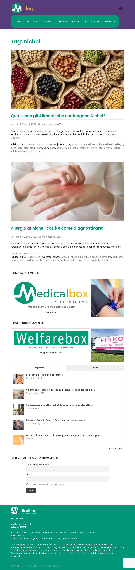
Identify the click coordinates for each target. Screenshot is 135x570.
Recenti (96, 367)
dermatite (105, 257)
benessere (17, 148)
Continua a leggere (23, 253)
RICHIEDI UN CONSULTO (98, 21)
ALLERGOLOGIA (32, 144)
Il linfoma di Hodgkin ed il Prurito (44, 375)
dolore (60, 148)
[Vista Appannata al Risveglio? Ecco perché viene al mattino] (18, 409)
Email (28, 474)
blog (26, 148)
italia (42, 260)
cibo (45, 148)
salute (117, 148)
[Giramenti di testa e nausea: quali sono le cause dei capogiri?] (18, 394)
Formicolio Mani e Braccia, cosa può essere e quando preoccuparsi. (64, 435)
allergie (75, 257)
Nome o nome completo (37, 464)
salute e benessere (21, 151)
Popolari (39, 367)
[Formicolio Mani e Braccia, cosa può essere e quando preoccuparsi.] (18, 440)
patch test (84, 260)
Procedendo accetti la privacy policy (46, 485)
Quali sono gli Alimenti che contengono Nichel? (58, 115)
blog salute (36, 148)
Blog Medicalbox (26, 566)
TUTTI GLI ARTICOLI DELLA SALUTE (33, 21)
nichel (109, 148)
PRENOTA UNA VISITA (70, 21)
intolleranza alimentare (92, 148)
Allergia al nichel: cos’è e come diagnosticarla (57, 228)
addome (82, 144)
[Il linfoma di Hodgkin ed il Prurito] (18, 379)
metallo (64, 260)
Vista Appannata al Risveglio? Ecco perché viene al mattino (59, 405)
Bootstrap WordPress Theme (48, 566)
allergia (119, 144)
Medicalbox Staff (51, 236)
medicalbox (52, 260)
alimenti (109, 144)
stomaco (38, 151)
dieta (52, 148)
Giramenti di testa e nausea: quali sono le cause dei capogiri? (60, 390)
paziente (96, 260)
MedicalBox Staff (51, 124)
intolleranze (32, 260)
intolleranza (71, 148)
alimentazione (96, 144)
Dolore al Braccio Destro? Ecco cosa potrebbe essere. (56, 420)
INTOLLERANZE (48, 144)
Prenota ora (51, 312)
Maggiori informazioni (51, 352)
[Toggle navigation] (120, 8)
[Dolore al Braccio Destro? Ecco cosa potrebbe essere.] (18, 424)
